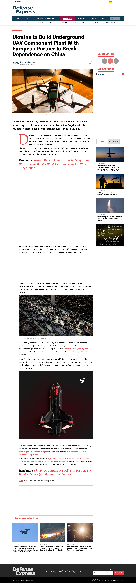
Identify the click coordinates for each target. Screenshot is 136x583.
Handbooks (64, 22)
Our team (40, 22)
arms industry (28, 481)
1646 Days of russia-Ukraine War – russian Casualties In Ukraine (108, 194)
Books (74, 22)
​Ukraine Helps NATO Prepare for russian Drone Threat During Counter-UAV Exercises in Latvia (51, 548)
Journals (51, 22)
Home (14, 31)
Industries (19, 31)
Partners (84, 22)
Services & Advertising (104, 580)
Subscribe (118, 573)
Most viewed (113, 141)
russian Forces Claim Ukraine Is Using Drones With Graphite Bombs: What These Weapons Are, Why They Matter (54, 164)
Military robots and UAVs (40, 481)
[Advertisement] (86, 10)
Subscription (114, 580)
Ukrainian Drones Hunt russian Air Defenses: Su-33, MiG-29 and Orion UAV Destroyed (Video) (79, 548)
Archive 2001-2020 (111, 22)
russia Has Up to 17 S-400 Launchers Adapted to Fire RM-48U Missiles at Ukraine (109, 218)
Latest (102, 141)
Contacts (95, 22)
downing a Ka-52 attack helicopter (33, 452)
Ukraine (51, 481)
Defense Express (27, 62)
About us (29, 22)
